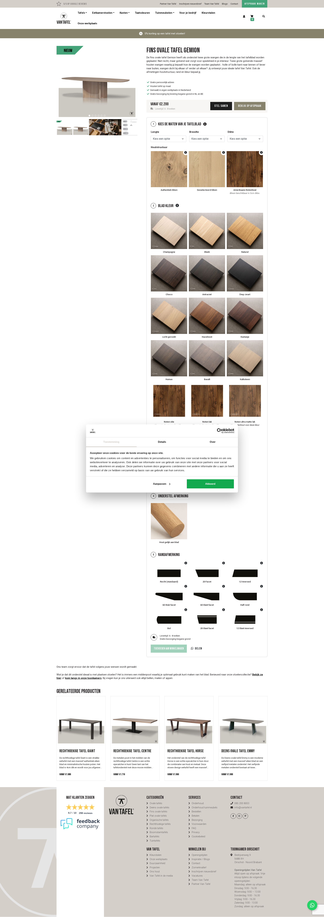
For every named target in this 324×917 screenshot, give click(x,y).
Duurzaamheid (157, 863)
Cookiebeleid (198, 836)
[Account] (244, 16)
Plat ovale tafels (158, 815)
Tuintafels (155, 840)
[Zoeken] (263, 16)
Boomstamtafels (159, 832)
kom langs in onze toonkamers (83, 678)
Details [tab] (162, 441)
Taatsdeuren (142, 12)
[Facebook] (233, 816)
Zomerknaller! (199, 867)
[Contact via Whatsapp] (312, 905)
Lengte (155, 132)
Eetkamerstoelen (102, 12)
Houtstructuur (159, 147)
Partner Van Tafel (168, 4)
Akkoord (210, 483)
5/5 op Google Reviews (75, 4)
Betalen (195, 815)
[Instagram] (239, 816)
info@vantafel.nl (243, 807)
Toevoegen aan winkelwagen (169, 648)
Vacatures (197, 875)
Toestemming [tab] (111, 441)
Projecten (155, 867)
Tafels (81, 12)
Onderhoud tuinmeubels (204, 807)
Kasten (124, 12)
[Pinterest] (245, 816)
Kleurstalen (208, 12)
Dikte (231, 132)
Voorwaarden (199, 824)
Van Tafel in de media (161, 875)
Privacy (196, 832)
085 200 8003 (241, 803)
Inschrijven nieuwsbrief (190, 4)
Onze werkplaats (87, 23)
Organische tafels (159, 820)
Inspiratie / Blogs (201, 859)
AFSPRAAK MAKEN (255, 3)
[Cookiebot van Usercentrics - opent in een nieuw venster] (219, 430)
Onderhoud (198, 803)
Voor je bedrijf (187, 12)
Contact (234, 4)
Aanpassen (159, 483)
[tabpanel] (97, 78)
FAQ (194, 828)
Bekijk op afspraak (249, 106)
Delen (198, 648)
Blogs (225, 4)
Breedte (194, 132)
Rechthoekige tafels (160, 824)
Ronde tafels (156, 828)
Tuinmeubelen (163, 12)
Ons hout (155, 871)
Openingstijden (199, 855)
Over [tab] (212, 441)
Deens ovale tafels (159, 807)
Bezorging (197, 820)
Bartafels (154, 836)
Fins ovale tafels (158, 811)
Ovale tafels (156, 803)
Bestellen (196, 811)
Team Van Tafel (211, 4)
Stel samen (221, 106)
